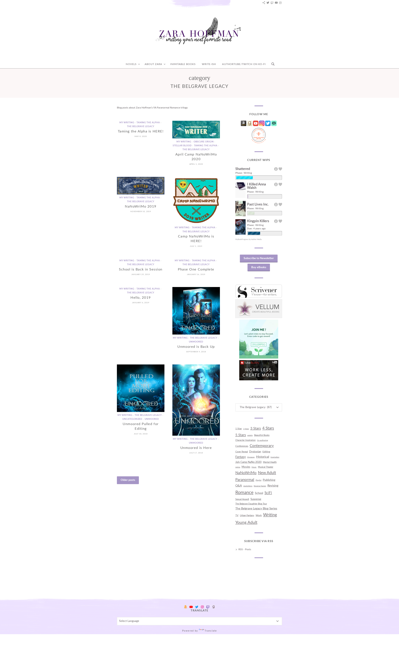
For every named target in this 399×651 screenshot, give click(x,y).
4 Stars (268, 428)
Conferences (241, 446)
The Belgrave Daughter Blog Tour (251, 504)
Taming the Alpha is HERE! (141, 131)
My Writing (126, 123)
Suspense (255, 499)
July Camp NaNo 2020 (248, 462)
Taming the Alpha (148, 123)
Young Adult (246, 522)
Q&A (238, 485)
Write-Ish (209, 64)
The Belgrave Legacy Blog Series (256, 508)
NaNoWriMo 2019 (140, 206)
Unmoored (196, 342)
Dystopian (255, 451)
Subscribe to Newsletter (259, 258)
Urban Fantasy (247, 515)
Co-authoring (262, 440)
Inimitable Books (183, 64)
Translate (211, 631)
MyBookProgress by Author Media (248, 239)
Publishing (269, 480)
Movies (246, 467)
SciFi (268, 493)
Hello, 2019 (140, 297)
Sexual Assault (242, 499)
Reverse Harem (260, 486)
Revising (272, 485)
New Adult (267, 473)
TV (236, 515)
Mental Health (270, 462)
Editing (266, 451)
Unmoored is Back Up (196, 346)
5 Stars (240, 435)
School (259, 493)
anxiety (250, 435)
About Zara (153, 64)
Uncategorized (132, 419)
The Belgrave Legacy (140, 126)
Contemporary (262, 446)
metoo (237, 467)
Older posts (128, 480)
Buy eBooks (258, 267)
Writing (270, 515)
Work (259, 515)
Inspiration (275, 457)
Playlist (258, 480)
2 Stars (246, 429)
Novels (131, 64)
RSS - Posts (244, 549)
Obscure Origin (204, 142)
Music (254, 467)
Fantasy (240, 456)
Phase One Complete (196, 269)
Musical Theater (265, 467)
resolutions (247, 486)
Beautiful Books (261, 435)
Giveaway (251, 457)
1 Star (238, 428)
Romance (244, 492)
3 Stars (255, 428)
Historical (262, 456)
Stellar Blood (182, 146)
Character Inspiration (245, 440)
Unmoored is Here (196, 448)
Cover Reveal (241, 452)
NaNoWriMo (246, 473)
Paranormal (244, 480)
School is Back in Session (140, 269)
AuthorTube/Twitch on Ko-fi (244, 64)
